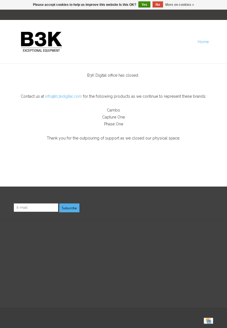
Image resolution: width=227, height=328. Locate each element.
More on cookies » (179, 5)
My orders (127, 247)
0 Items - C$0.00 (152, 15)
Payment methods (30, 275)
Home (203, 42)
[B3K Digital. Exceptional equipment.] (90, 41)
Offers (71, 254)
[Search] (217, 41)
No (158, 5)
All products (77, 240)
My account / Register (195, 15)
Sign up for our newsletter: (46, 199)
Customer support (30, 288)
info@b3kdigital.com (63, 96)
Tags (70, 261)
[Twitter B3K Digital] (198, 199)
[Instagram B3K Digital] (208, 199)
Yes (144, 5)
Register (125, 240)
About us (22, 240)
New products (78, 247)
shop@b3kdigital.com (189, 264)
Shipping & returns (30, 282)
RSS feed (74, 268)
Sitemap (21, 296)
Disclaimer (23, 261)
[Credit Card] (207, 320)
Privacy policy (26, 268)
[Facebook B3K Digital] (188, 199)
